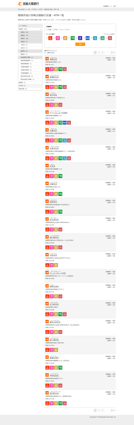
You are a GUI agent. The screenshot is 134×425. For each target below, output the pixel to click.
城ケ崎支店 (54, 238)
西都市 (24, 54)
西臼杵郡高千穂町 (28, 79)
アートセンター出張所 (58, 113)
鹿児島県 (23, 89)
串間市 (24, 51)
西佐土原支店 (55, 322)
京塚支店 (53, 184)
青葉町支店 (54, 77)
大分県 (22, 85)
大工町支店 (54, 304)
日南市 (24, 41)
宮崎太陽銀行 (22, 9)
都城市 (25, 35)
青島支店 (53, 59)
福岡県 (22, 82)
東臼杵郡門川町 (27, 76)
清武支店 (53, 202)
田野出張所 (54, 287)
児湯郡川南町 (26, 70)
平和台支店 (54, 376)
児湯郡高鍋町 (26, 67)
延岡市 (25, 38)
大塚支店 (53, 131)
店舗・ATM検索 (32, 9)
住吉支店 (53, 255)
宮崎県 (40, 9)
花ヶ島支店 (54, 340)
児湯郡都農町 (26, 73)
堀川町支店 (54, 393)
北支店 (52, 166)
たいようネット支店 (58, 273)
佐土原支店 (54, 220)
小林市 (24, 45)
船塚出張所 (54, 358)
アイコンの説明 (109, 34)
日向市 (24, 48)
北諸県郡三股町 (27, 57)
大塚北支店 (54, 148)
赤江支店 (53, 95)
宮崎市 (25, 32)
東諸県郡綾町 (26, 63)
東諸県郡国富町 (27, 60)
